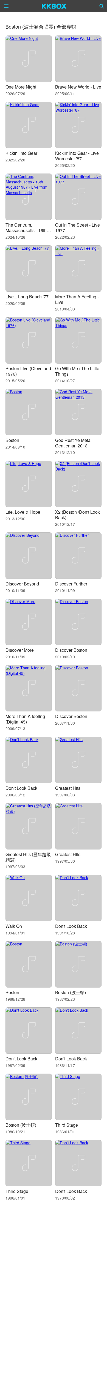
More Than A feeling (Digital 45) (25, 719)
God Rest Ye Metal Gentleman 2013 (73, 443)
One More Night (20, 87)
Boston (12, 440)
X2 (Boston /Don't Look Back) (77, 515)
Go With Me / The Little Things (77, 371)
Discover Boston (71, 650)
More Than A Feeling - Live (77, 299)
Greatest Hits (67, 788)
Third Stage (66, 1125)
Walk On (13, 926)
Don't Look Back (21, 788)
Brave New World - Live (78, 87)
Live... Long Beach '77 (27, 296)
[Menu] (6, 6)
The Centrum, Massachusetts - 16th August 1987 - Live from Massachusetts (28, 233)
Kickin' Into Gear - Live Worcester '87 (77, 156)
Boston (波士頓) (70, 992)
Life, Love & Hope (22, 512)
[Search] (101, 6)
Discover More (19, 650)
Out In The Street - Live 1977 (77, 227)
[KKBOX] (54, 6)
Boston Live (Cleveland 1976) (28, 371)
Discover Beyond (22, 584)
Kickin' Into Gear (21, 153)
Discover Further (71, 584)
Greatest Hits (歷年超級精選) (28, 857)
